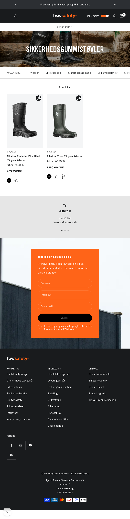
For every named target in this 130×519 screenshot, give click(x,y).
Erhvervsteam (14, 387)
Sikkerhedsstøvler (107, 72)
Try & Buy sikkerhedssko (102, 399)
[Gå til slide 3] (68, 230)
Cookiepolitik (55, 425)
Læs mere (84, 4)
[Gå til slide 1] (61, 230)
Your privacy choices (18, 419)
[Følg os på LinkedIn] (11, 454)
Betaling (53, 393)
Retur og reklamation (60, 387)
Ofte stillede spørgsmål (20, 380)
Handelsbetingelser (59, 374)
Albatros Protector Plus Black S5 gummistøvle (24, 158)
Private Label (96, 387)
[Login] (114, 15)
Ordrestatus (54, 399)
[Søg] (15, 15)
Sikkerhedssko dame (79, 72)
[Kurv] (121, 15)
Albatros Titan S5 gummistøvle (64, 156)
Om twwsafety (14, 399)
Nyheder (34, 72)
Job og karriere (15, 406)
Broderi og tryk (97, 393)
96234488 (65, 217)
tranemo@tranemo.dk (65, 222)
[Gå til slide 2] (65, 230)
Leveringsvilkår (56, 380)
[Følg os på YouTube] (30, 445)
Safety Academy (98, 380)
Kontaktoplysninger (17, 374)
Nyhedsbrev (54, 412)
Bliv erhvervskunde (99, 374)
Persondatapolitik (58, 419)
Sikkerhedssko (53, 72)
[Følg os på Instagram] (20, 445)
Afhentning (54, 406)
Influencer (12, 412)
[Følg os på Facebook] (11, 445)
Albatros (11, 152)
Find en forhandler (17, 393)
